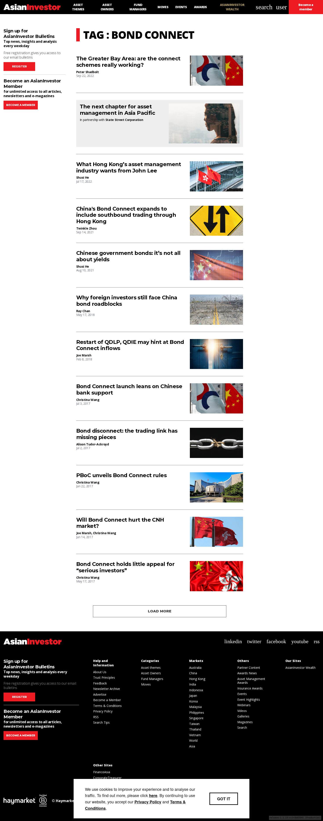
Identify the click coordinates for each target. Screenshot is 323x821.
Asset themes (151, 667)
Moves (146, 684)
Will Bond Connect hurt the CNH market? (120, 523)
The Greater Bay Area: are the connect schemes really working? (128, 62)
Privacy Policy (103, 711)
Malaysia (195, 707)
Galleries (243, 716)
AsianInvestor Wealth (300, 667)
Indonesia (196, 690)
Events (242, 694)
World (193, 740)
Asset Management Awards (251, 681)
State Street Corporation (124, 120)
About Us (99, 672)
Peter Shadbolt (87, 72)
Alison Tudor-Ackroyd (92, 444)
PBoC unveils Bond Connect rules (121, 475)
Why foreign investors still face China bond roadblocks (126, 301)
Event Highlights (248, 699)
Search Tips (101, 722)
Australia (195, 667)
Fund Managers (152, 679)
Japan (193, 695)
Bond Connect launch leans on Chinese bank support (129, 389)
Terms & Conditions (107, 706)
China (193, 673)
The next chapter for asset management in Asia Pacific (117, 110)
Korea (193, 701)
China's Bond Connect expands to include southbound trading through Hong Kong (126, 215)
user (281, 7)
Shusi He (82, 177)
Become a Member (107, 700)
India (192, 684)
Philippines (196, 712)
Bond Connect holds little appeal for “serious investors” (125, 567)
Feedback (100, 683)
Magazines (245, 722)
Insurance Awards (250, 688)
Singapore (196, 718)
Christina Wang (88, 400)
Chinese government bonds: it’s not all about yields (128, 256)
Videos (242, 711)
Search (242, 727)
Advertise (99, 694)
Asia (192, 746)
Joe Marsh (83, 355)
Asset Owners (151, 673)
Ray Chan (83, 311)
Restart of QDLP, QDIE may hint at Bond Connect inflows (130, 345)
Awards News (247, 673)
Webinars (243, 705)
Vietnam (195, 735)
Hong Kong (197, 679)
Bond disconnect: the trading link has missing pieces (127, 434)
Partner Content (248, 667)
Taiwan (194, 724)
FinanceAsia (101, 772)
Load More (159, 611)
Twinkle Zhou (86, 228)
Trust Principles (104, 677)
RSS (96, 717)
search (264, 7)
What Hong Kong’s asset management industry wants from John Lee (128, 167)
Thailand (195, 729)
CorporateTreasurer (107, 778)
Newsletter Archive (106, 689)
